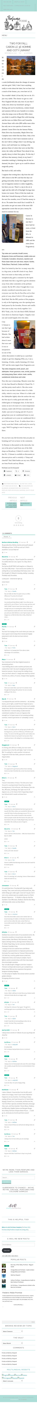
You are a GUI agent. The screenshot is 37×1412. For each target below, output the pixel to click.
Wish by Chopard (15, 1275)
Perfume (5, 490)
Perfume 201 (5, 1229)
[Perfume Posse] (18, 23)
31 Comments (28, 53)
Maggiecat (15, 766)
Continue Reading (19, 1304)
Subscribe (7, 1250)
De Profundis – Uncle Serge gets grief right (11, 505)
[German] (17, 1375)
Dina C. (14, 806)
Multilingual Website (18, 1370)
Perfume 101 (26, 1227)
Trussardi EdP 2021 (25, 504)
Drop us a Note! (19, 2)
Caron (30, 483)
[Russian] (14, 1378)
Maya (13, 685)
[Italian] (24, 1375)
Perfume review (13, 490)
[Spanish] (21, 1378)
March (13, 727)
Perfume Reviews (11, 486)
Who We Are (7, 2)
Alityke (14, 990)
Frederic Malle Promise (12, 1293)
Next (34, 1322)
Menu (4, 35)
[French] (11, 1375)
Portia (4, 626)
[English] (5, 1375)
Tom (20, 53)
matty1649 (15, 1044)
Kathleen (14, 1061)
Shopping (22, 490)
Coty (3, 486)
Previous (32, 1322)
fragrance (25, 488)
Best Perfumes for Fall (11, 483)
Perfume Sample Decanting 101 (19, 1229)
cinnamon (14, 914)
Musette (5, 557)
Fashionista (14, 1399)
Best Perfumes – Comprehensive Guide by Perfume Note (16, 7)
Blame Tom (23, 483)
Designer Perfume (15, 488)
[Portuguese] (6, 1378)
